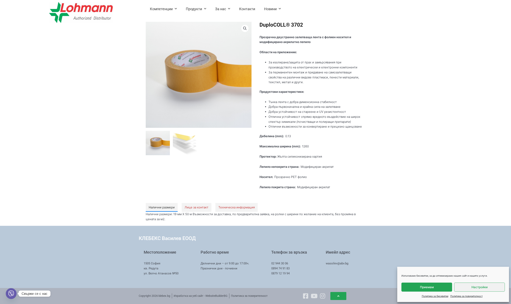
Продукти (194, 9)
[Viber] (11, 293)
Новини (270, 9)
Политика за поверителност (466, 296)
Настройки (479, 287)
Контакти (247, 9)
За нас (220, 9)
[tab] (162, 207)
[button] (245, 28)
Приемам (427, 287)
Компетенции (161, 9)
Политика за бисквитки (435, 296)
